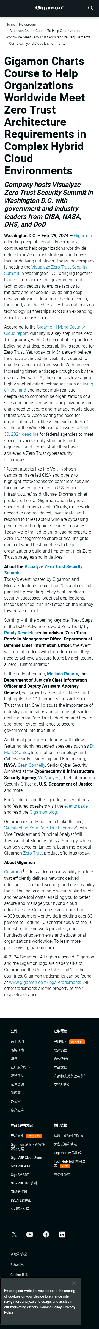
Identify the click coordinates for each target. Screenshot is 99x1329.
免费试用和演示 (65, 1144)
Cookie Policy (51, 1306)
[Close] (74, 1283)
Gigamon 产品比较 (67, 1153)
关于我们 (17, 1041)
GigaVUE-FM (20, 1166)
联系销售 (60, 1050)
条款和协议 (18, 1254)
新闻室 (16, 1093)
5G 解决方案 (20, 1209)
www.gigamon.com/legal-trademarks (45, 982)
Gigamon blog (43, 812)
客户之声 (17, 1110)
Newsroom (27, 24)
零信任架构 (62, 1174)
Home (10, 24)
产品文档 (60, 1067)
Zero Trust (33, 853)
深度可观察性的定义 (69, 1135)
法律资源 (17, 1084)
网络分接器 (19, 1191)
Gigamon (83, 235)
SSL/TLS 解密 (21, 1200)
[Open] (8, 8)
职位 (14, 1058)
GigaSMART (20, 1174)
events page (76, 806)
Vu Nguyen (48, 777)
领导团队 (17, 1075)
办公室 (16, 1101)
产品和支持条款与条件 (70, 1076)
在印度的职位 (21, 1067)
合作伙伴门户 (64, 1059)
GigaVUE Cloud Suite (26, 1157)
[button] (91, 7)
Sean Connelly (31, 765)
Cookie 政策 (19, 1274)
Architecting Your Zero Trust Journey (40, 828)
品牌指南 (17, 1050)
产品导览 (18, 1135)
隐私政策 (17, 1264)
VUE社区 (61, 1041)
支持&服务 (61, 1084)
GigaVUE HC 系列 (24, 1183)
